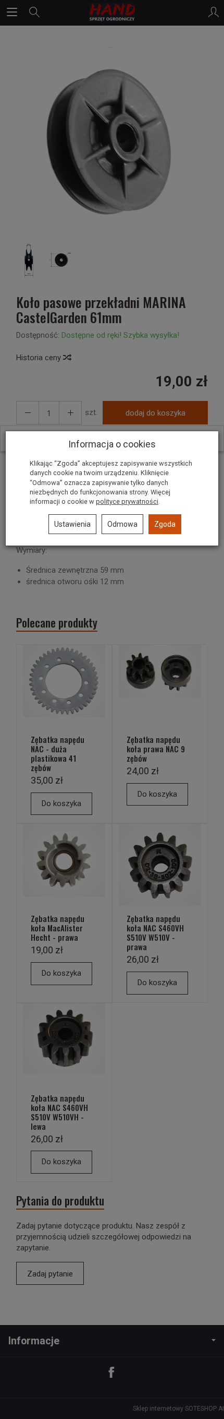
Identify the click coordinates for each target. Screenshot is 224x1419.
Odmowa (122, 524)
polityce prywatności (127, 501)
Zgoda (165, 524)
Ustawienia (72, 524)
